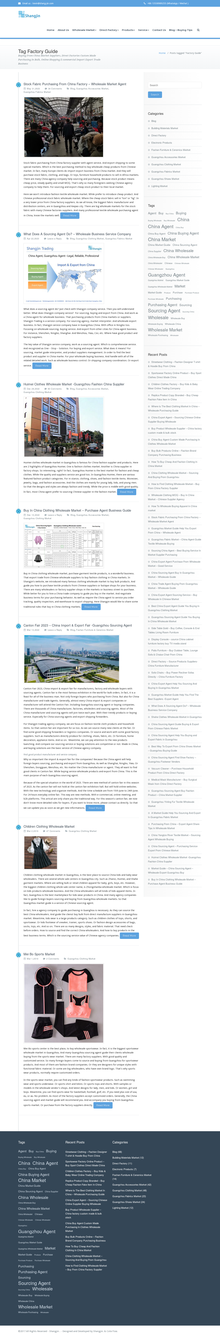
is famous (82, 462)
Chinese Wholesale (182, 263)
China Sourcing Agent (185, 244)
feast (26, 696)
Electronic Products (161, 142)
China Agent (160, 226)
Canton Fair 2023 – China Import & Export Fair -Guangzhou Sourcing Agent (78, 625)
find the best (123, 352)
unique (120, 1064)
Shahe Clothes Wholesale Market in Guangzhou (176, 717)
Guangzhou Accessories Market (92, 88)
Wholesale (158, 317)
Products (127, 30)
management (95, 352)
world (100, 692)
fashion (93, 577)
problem (43, 1096)
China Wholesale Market (183, 257)
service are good (76, 474)
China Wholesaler (155, 263)
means (121, 348)
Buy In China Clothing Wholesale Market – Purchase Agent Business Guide (77, 510)
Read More (70, 215)
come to (76, 1060)
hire (51, 593)
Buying (181, 213)
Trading (38, 321)
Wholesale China (173, 323)
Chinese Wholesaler (155, 269)
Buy (160, 213)
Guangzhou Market (155, 280)
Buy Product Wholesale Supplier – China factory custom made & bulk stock (83, 1213)
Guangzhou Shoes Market (165, 178)
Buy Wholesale (169, 220)
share (128, 601)
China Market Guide (159, 244)
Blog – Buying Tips (180, 30)
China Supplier (154, 251)
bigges (120, 1048)
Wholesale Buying (155, 324)
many (38, 178)
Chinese (168, 263)
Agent (152, 213)
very (27, 202)
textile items (119, 478)
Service (143, 30)
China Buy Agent (156, 233)
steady (41, 183)
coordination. (119, 360)
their (111, 1052)
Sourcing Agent (164, 310)
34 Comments (55, 88)
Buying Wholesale (155, 220)
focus (136, 887)
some (59, 1068)
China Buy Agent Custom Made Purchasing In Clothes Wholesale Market (82, 1226)
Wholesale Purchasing (158, 335)
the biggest (100, 202)
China (183, 219)
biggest (32, 887)
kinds (105, 891)
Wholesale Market (83, 30)
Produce (167, 292)
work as (76, 344)
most (42, 1064)
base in (76, 325)
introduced (55, 581)
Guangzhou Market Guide (177, 280)
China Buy (180, 227)
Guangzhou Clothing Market (90, 238)
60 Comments (55, 388)
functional (29, 1068)
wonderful (118, 573)
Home (50, 30)
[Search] (198, 30)
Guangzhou (170, 269)
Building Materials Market (164, 128)
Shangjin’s (29, 581)
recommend (71, 1100)
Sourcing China (188, 311)
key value (33, 344)
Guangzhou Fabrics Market (37, 91)
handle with (116, 356)
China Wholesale (178, 250)
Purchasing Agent (162, 305)
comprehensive (119, 344)
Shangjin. (98, 1331)
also (126, 696)
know (89, 202)
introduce (45, 194)
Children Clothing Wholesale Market (49, 826)
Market (180, 286)
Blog (72, 88)
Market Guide (155, 292)
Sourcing (185, 305)
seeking (110, 183)
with (129, 688)
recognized (34, 348)
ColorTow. (112, 1331)
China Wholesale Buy (156, 257)
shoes (93, 478)
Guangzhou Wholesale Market (160, 286)
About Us (63, 30)
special (27, 166)
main (26, 775)
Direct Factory (108, 30)
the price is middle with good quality (118, 486)
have (93, 1068)
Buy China (170, 213)
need (123, 926)
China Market (162, 239)
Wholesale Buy (178, 318)
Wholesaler (174, 335)
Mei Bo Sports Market (39, 954)
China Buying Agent (183, 233)
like (25, 899)
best (56, 1048)
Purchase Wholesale (156, 299)
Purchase (178, 292)
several (53, 879)
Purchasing (174, 298)
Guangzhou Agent (166, 275)
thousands (40, 708)
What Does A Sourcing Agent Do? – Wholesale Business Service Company (77, 234)
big (97, 206)
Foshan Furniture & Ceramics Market (94, 629)
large (64, 918)
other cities (102, 329)
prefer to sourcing (62, 491)
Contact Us (159, 30)
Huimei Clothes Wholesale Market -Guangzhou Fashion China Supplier (74, 384)
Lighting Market (159, 186)
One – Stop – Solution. (56, 348)
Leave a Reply (54, 238)
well (102, 763)
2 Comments (52, 958)
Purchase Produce (192, 292)
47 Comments (53, 831)
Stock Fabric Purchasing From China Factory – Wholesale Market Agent (75, 84)
